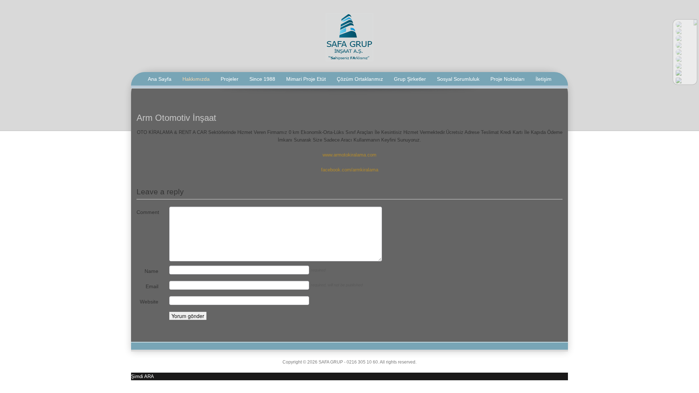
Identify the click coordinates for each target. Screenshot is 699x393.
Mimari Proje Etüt (306, 79)
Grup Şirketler (410, 79)
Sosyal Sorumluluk (458, 79)
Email (152, 286)
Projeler (229, 79)
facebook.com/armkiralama (349, 169)
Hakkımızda (196, 79)
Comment (147, 212)
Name (151, 271)
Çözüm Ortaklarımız (360, 79)
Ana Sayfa (159, 79)
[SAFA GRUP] (349, 36)
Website (149, 302)
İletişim (544, 79)
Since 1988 (262, 79)
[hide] (695, 22)
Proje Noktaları (507, 79)
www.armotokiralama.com (349, 155)
